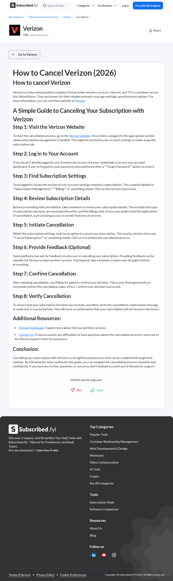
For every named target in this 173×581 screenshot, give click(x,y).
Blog (93, 535)
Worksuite (97, 455)
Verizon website (80, 136)
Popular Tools (99, 434)
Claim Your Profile (47, 450)
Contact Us (26, 335)
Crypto (94, 476)
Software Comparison (104, 509)
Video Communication (104, 462)
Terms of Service (20, 575)
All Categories (16, 17)
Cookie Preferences (73, 575)
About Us (96, 528)
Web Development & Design (109, 448)
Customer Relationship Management (114, 441)
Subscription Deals (102, 502)
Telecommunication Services (43, 17)
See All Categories (102, 483)
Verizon (67, 17)
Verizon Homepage (31, 328)
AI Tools (95, 469)
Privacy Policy (45, 575)
